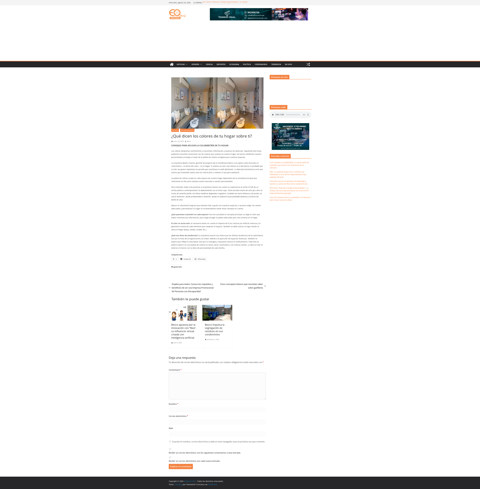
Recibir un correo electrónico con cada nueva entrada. (194, 461)
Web (171, 428)
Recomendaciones (187, 130)
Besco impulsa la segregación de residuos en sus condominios (214, 329)
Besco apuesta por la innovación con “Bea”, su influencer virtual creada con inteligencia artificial (183, 331)
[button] (186, 64)
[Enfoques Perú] (172, 64)
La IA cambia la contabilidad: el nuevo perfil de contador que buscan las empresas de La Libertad (289, 165)
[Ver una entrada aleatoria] (308, 64)
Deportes (221, 64)
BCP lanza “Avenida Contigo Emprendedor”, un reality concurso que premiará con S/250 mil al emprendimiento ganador (289, 190)
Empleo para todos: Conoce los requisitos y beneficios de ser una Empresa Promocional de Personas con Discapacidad (193, 288)
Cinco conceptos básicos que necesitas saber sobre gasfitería (241, 286)
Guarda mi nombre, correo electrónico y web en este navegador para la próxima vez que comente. (218, 441)
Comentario (175, 369)
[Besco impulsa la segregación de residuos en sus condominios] (217, 306)
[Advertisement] (240, 42)
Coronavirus (261, 64)
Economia (234, 64)
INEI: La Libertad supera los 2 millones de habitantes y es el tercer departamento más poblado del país (288, 174)
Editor (189, 141)
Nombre (173, 404)
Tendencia (276, 64)
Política (247, 64)
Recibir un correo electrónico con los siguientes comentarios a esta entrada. (205, 452)
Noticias (181, 64)
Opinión (195, 64)
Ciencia (209, 64)
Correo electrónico (178, 416)
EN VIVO (288, 64)
